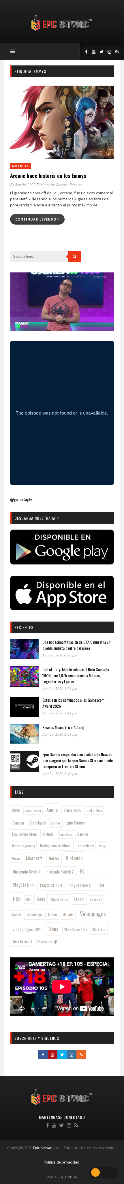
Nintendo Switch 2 (60, 872)
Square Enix (59, 899)
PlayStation (23, 885)
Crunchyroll (37, 823)
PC (82, 871)
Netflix (54, 858)
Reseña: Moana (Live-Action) (63, 727)
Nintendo (74, 857)
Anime (52, 809)
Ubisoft (68, 914)
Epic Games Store (24, 834)
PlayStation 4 (51, 885)
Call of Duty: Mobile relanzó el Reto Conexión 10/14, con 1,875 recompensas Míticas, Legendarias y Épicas (75, 675)
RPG (28, 899)
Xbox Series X (22, 941)
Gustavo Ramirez (69, 184)
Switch (16, 914)
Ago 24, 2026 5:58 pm (59, 688)
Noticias (20, 166)
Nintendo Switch (27, 871)
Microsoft (34, 858)
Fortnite (48, 834)
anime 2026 (72, 810)
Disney (56, 823)
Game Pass (65, 834)
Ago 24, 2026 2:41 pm (59, 734)
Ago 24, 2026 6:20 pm (59, 655)
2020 (16, 810)
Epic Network (44, 1147)
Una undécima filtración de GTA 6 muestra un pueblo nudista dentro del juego (76, 645)
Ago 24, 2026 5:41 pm (59, 713)
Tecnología (34, 914)
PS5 (16, 898)
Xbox (53, 929)
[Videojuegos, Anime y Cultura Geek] (62, 31)
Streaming (96, 899)
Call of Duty (94, 810)
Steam (79, 899)
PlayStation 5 (79, 885)
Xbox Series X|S (47, 942)
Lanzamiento (85, 846)
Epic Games (75, 822)
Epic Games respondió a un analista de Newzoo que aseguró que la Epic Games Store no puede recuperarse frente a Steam (77, 760)
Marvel (16, 858)
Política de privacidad (61, 1162)
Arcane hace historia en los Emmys (48, 175)
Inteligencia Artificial (55, 845)
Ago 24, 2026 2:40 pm (59, 773)
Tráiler (52, 914)
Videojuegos (93, 913)
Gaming (82, 834)
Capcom (18, 823)
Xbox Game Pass (75, 929)
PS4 (100, 885)
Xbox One (98, 929)
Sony (41, 898)
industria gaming (23, 846)
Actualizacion (33, 810)
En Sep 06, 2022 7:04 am (29, 184)
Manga (102, 846)
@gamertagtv (21, 499)
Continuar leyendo (36, 219)
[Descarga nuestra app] (62, 563)
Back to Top (60, 1176)
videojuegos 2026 (28, 929)
